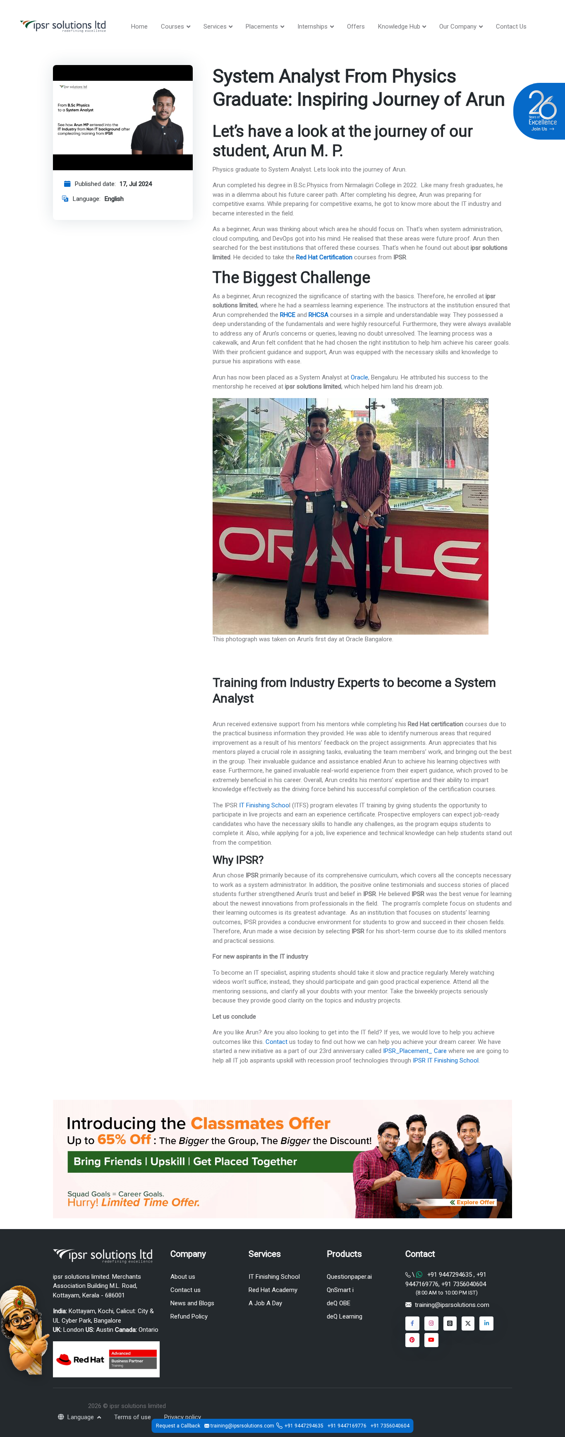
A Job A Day (265, 1303)
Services (215, 26)
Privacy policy (182, 1417)
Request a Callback (178, 1426)
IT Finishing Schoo (263, 805)
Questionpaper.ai (349, 1276)
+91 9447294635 (449, 1274)
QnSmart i (340, 1290)
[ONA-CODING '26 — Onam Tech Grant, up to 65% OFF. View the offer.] (25, 1329)
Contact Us (511, 26)
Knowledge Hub (399, 26)
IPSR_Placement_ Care (414, 1051)
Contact (275, 1042)
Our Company (457, 26)
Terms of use (132, 1417)
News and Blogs (192, 1303)
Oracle (359, 377)
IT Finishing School (274, 1276)
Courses (172, 26)
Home (139, 26)
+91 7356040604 (463, 1284)
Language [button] (81, 1417)
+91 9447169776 (347, 1426)
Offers (356, 26)
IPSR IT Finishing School (445, 1060)
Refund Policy (189, 1316)
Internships (312, 26)
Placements (262, 26)
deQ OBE (338, 1303)
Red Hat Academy (273, 1290)
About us (182, 1276)
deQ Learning (344, 1316)
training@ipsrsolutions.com (452, 1304)
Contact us (185, 1290)
